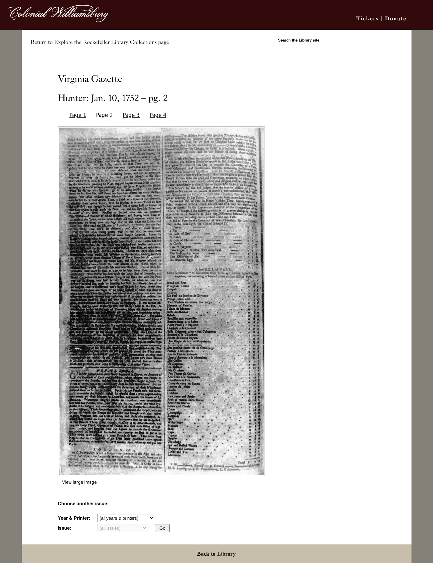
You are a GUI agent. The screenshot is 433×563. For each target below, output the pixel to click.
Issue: (64, 527)
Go (162, 528)
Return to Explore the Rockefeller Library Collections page (100, 42)
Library (226, 553)
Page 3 (131, 115)
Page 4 (158, 115)
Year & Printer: (74, 517)
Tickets (367, 18)
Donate (395, 18)
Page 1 (78, 115)
